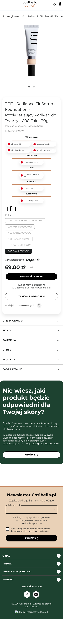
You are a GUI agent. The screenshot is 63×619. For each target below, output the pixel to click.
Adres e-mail (14, 505)
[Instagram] (36, 594)
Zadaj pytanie (12, 369)
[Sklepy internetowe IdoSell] (31, 611)
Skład (7, 330)
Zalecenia (9, 340)
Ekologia (9, 359)
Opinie (7, 349)
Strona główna (10, 16)
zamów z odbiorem (31, 296)
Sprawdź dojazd (31, 276)
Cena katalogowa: (15, 259)
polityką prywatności (38, 531)
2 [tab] (34, 87)
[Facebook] (27, 594)
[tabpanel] (31, 51)
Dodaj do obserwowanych (20, 305)
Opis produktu (13, 320)
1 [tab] (29, 87)
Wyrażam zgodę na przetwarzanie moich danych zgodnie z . (30, 529)
